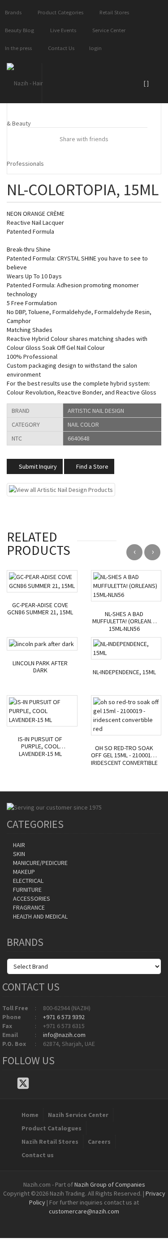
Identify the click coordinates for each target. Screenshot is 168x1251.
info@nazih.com (64, 1035)
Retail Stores (113, 12)
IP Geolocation (66, 1220)
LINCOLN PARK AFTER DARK (40, 667)
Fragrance (28, 907)
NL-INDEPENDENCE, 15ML (124, 672)
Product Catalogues (52, 1128)
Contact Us (59, 48)
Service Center (107, 30)
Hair (18, 845)
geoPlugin (108, 1220)
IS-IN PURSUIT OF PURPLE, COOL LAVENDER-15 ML (40, 746)
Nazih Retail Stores (50, 1142)
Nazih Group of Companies (109, 1184)
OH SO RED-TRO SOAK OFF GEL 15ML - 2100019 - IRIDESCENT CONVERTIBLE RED (124, 755)
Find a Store (91, 466)
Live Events (61, 30)
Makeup (23, 872)
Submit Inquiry (37, 466)
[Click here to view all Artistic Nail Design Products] (61, 489)
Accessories (31, 898)
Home (30, 1115)
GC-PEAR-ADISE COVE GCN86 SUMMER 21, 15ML (40, 609)
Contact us (38, 1155)
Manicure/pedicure (40, 863)
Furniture (27, 890)
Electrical (27, 881)
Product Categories (59, 12)
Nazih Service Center (78, 1115)
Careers (99, 1142)
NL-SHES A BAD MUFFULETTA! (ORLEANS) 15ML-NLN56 (124, 621)
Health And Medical (40, 916)
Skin (18, 854)
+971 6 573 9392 (64, 1017)
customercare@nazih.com (84, 1211)
